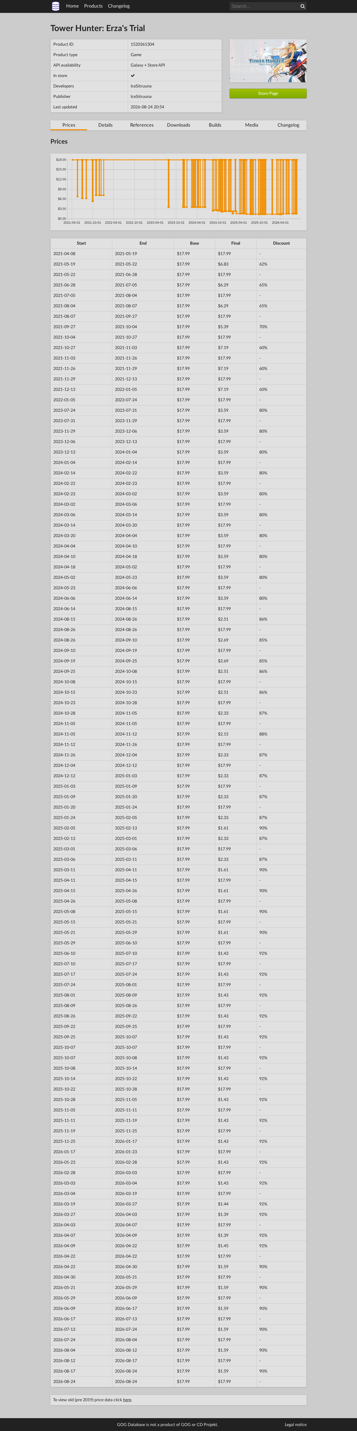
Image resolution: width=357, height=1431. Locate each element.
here (127, 1400)
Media (251, 125)
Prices (68, 125)
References (142, 125)
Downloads (178, 125)
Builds (215, 125)
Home (72, 6)
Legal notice (296, 1425)
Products (93, 6)
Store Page (268, 93)
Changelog (119, 6)
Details (105, 125)
